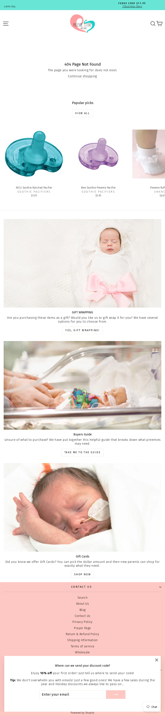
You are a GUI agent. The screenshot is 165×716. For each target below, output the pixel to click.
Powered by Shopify (83, 712)
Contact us (81, 586)
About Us (82, 604)
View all (82, 113)
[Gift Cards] (82, 507)
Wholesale (82, 652)
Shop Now (82, 574)
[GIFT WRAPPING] (82, 263)
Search (82, 598)
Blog (82, 610)
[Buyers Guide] (82, 385)
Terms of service (83, 646)
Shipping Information (82, 640)
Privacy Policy (82, 622)
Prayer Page (82, 628)
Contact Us (82, 616)
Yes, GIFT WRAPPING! (82, 330)
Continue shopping (82, 76)
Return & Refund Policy (82, 634)
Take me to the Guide (82, 452)
